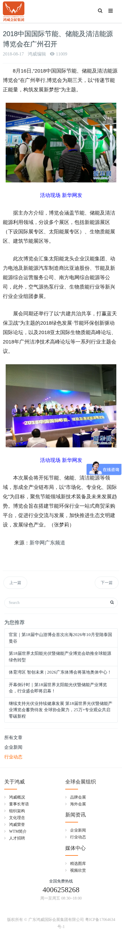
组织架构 (17, 811)
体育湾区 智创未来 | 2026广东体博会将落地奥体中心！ (60, 672)
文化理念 (17, 818)
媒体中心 (75, 848)
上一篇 (15, 583)
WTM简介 (18, 831)
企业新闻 (13, 747)
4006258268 (61, 890)
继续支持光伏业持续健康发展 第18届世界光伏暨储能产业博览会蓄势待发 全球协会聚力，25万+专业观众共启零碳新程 (60, 710)
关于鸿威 (14, 782)
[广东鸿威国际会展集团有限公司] (13, 11)
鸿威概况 (17, 797)
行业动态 (13, 756)
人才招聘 (17, 838)
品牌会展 (78, 797)
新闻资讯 (75, 815)
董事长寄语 (19, 804)
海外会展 (78, 804)
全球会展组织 (80, 782)
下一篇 (107, 583)
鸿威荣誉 (17, 824)
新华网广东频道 (47, 543)
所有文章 (13, 737)
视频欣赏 (78, 870)
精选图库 (78, 863)
